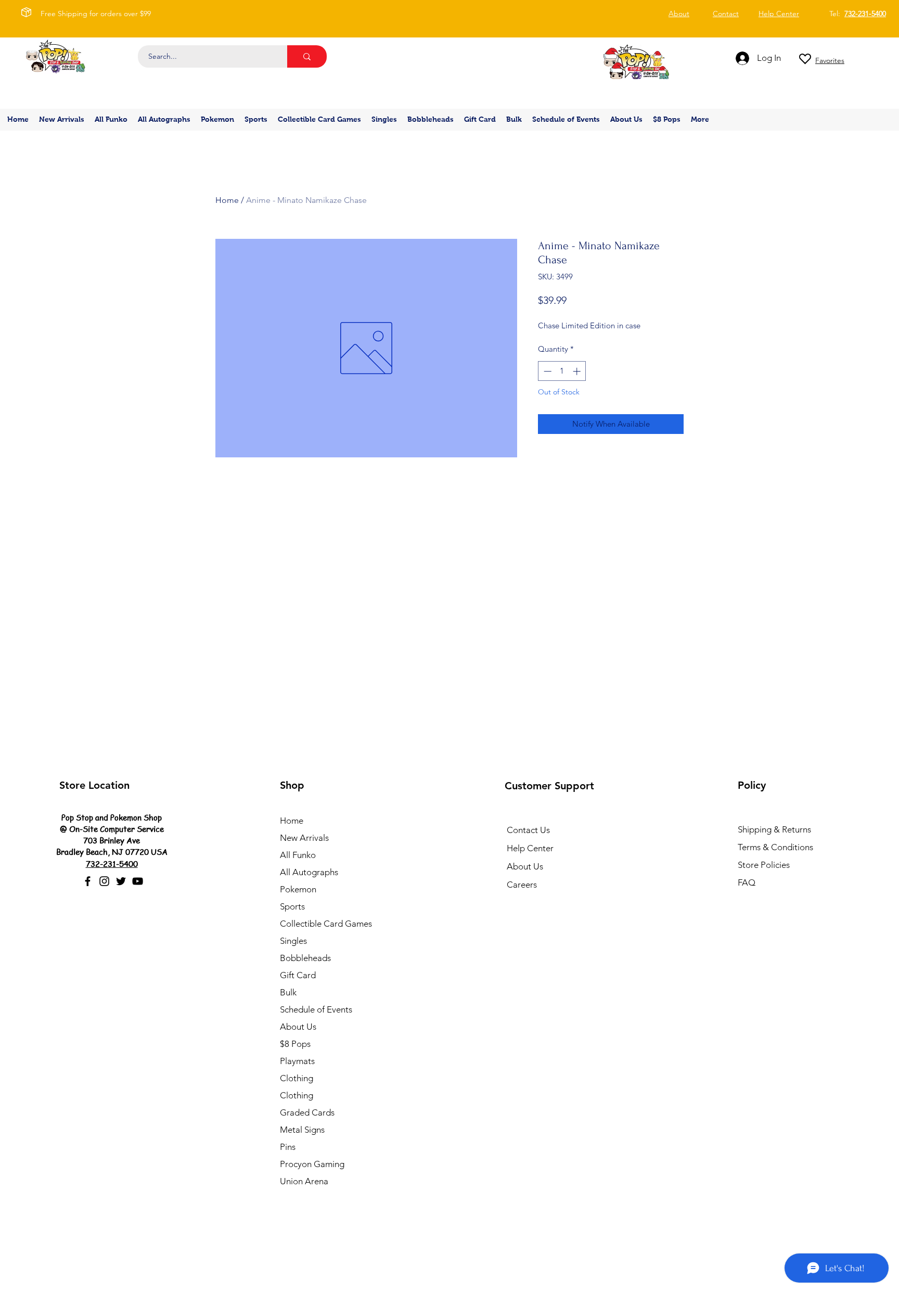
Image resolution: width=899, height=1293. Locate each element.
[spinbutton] (562, 371)
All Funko (298, 855)
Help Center (530, 848)
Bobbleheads (305, 958)
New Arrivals (304, 838)
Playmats (297, 1061)
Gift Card (298, 975)
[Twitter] (120, 881)
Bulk (288, 992)
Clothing (296, 1078)
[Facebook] (87, 881)
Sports (292, 906)
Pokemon (298, 889)
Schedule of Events (316, 1009)
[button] (217, 119)
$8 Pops (295, 1044)
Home (227, 200)
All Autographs (309, 872)
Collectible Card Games (326, 923)
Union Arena (304, 1181)
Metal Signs (302, 1129)
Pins (288, 1147)
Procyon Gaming (312, 1164)
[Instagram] (104, 881)
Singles (293, 941)
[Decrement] (547, 371)
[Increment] (578, 371)
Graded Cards (307, 1112)
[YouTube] (137, 881)
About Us (298, 1026)
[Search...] (307, 56)
